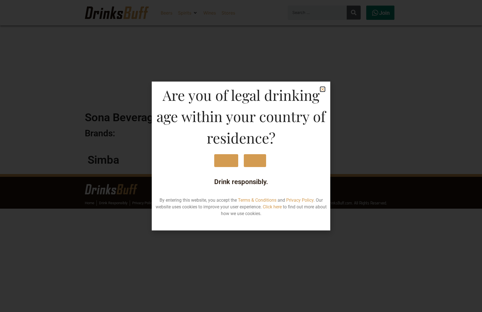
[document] (241, 156)
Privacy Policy (300, 200)
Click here (272, 206)
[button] (322, 89)
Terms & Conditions (257, 200)
